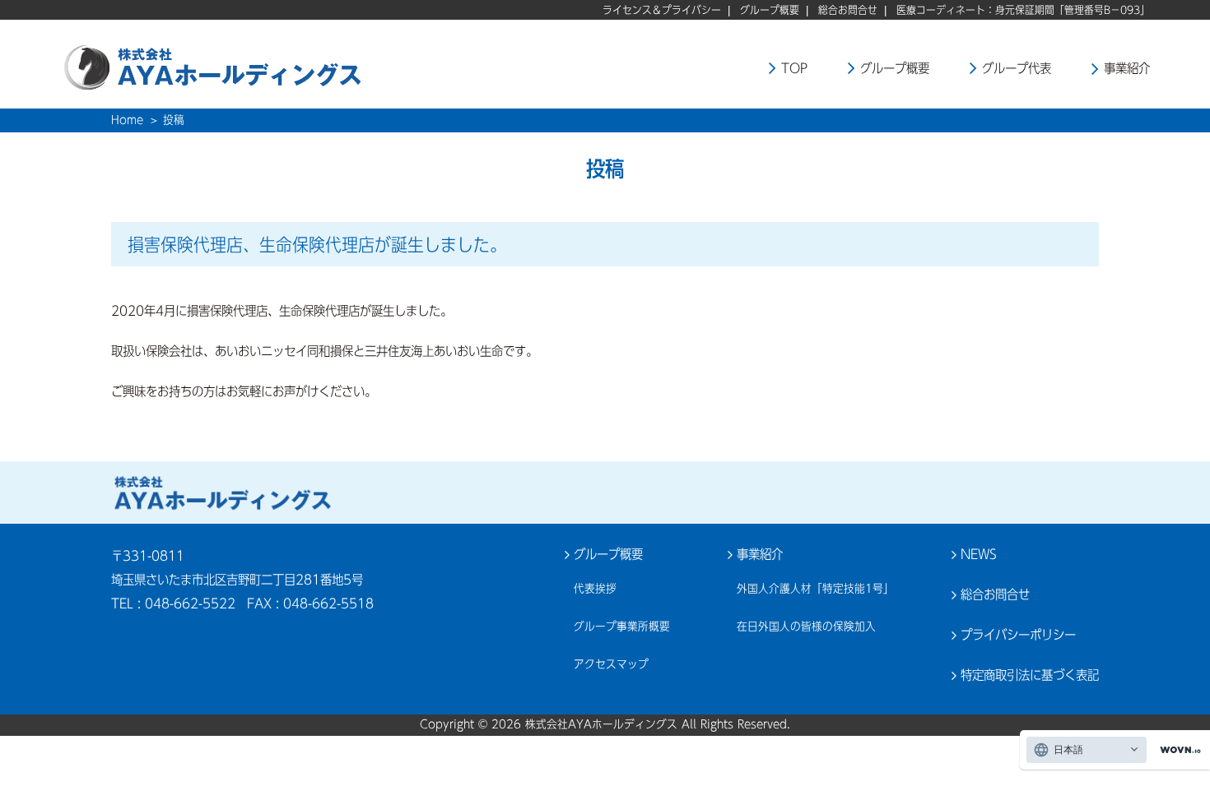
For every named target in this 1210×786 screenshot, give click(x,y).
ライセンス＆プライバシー (662, 10)
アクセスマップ (611, 664)
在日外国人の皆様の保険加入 (806, 626)
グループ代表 (1016, 68)
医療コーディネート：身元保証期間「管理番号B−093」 (1023, 10)
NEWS (979, 554)
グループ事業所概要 (622, 626)
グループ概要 (769, 10)
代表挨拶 (595, 588)
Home (127, 120)
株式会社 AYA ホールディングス (222, 492)
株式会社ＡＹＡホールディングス (257, 66)
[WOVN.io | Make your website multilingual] (1177, 750)
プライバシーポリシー (1018, 634)
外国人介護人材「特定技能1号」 (815, 588)
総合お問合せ (847, 10)
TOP (794, 68)
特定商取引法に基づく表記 (1030, 675)
